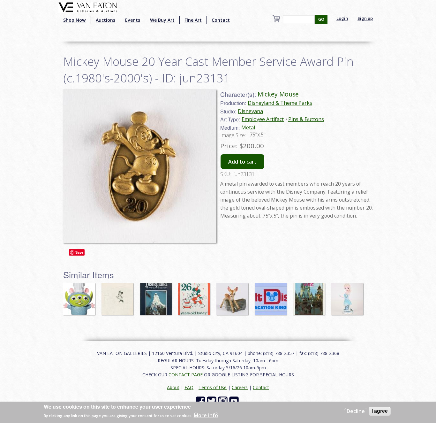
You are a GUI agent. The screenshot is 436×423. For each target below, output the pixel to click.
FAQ (188, 387)
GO (321, 19)
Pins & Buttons (306, 119)
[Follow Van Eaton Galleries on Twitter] (212, 401)
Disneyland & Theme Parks (280, 102)
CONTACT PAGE (186, 375)
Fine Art (193, 20)
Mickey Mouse (278, 94)
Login (342, 18)
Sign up (365, 18)
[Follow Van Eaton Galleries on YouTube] (234, 401)
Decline (356, 411)
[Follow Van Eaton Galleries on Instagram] (223, 401)
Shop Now (74, 20)
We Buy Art (162, 20)
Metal (248, 127)
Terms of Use (213, 387)
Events (132, 20)
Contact (221, 20)
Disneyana (250, 111)
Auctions (105, 20)
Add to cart (242, 161)
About (173, 387)
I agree (380, 411)
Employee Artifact (263, 119)
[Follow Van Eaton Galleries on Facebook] (201, 401)
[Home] (87, 6)
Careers (240, 387)
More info (206, 415)
